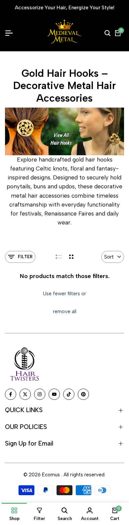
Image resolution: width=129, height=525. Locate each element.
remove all (64, 311)
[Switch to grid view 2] (71, 256)
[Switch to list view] (59, 256)
